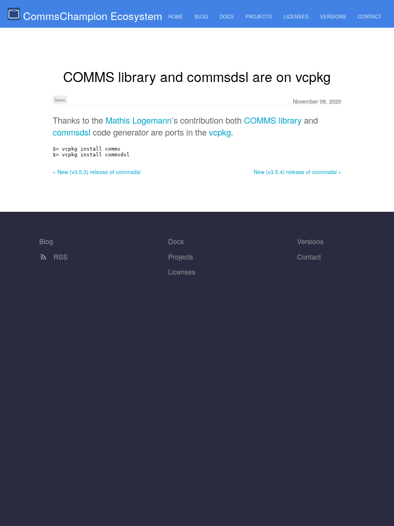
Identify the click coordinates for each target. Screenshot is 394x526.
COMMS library (273, 120)
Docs (227, 16)
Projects (258, 16)
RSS (60, 256)
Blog (201, 16)
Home (175, 16)
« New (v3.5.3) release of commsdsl (96, 172)
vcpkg (220, 132)
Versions (333, 16)
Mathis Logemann (138, 120)
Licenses (296, 16)
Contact (369, 16)
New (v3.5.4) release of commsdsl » (297, 172)
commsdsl (71, 132)
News (60, 100)
